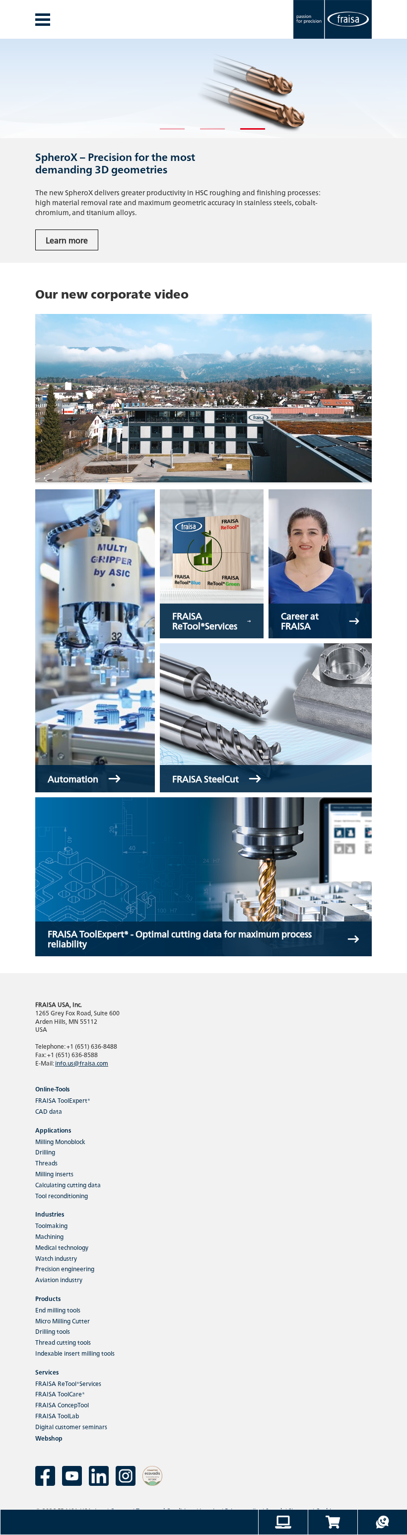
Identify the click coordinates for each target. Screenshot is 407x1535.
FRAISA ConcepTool (62, 1404)
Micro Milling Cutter (62, 1320)
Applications (53, 1130)
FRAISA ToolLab (57, 1415)
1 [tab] (165, 133)
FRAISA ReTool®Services (68, 1383)
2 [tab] (205, 133)
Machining (49, 1236)
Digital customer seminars (71, 1426)
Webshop (49, 1438)
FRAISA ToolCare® (60, 1393)
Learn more (67, 239)
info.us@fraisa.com (81, 1063)
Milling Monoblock (60, 1141)
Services (47, 1372)
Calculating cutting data (68, 1184)
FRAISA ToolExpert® (62, 1100)
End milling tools (57, 1309)
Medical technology (61, 1247)
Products (48, 1298)
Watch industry (56, 1258)
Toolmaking (51, 1225)
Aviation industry (58, 1279)
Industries (49, 1214)
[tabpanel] (203, 151)
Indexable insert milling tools (75, 1353)
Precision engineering (64, 1268)
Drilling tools (52, 1331)
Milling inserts (54, 1173)
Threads (46, 1162)
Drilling (45, 1152)
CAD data (48, 1111)
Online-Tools (52, 1088)
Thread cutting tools (63, 1342)
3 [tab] (245, 133)
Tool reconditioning (61, 1195)
